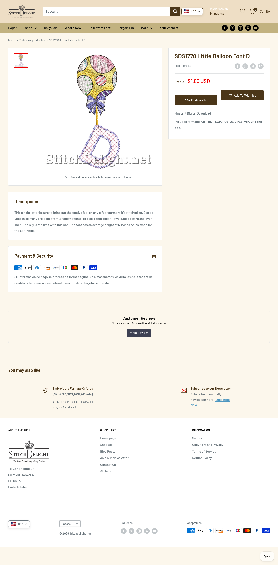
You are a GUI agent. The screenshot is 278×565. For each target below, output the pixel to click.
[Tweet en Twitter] (253, 66)
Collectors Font (100, 28)
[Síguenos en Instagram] (240, 27)
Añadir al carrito (195, 100)
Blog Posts (107, 451)
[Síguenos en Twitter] (232, 27)
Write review (139, 332)
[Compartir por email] (261, 66)
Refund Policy (202, 458)
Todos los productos (32, 40)
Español (66, 523)
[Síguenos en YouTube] (256, 27)
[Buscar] (175, 11)
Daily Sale (51, 28)
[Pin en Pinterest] (245, 66)
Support (198, 438)
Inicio (11, 40)
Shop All (106, 444)
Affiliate (106, 471)
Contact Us (108, 464)
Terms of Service (204, 451)
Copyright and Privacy (207, 444)
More (144, 28)
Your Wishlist (169, 28)
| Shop (28, 28)
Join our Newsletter (114, 458)
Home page (108, 438)
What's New (73, 28)
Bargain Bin (126, 28)
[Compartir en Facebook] (237, 66)
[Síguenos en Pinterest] (248, 27)
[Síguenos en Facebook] (225, 27)
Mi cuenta (217, 13)
